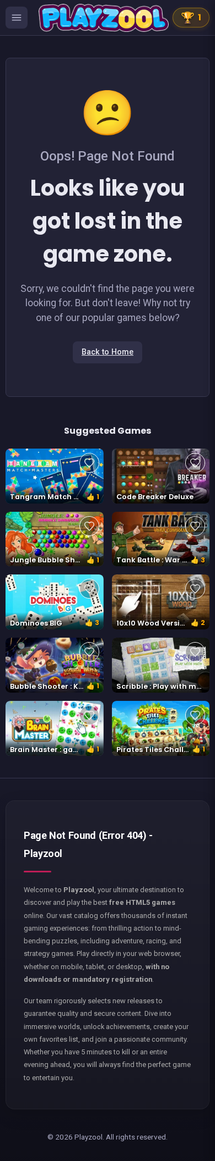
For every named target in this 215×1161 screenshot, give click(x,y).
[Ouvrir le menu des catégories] (17, 18)
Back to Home (107, 352)
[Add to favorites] (89, 463)
